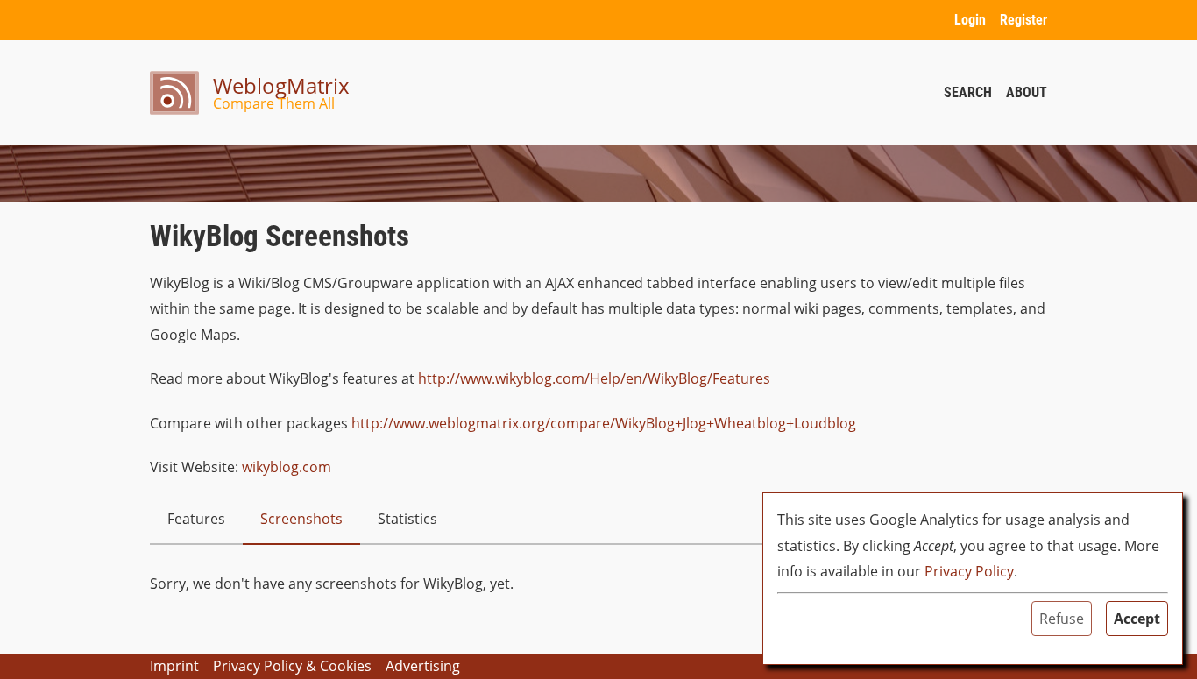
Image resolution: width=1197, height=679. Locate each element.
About (1026, 92)
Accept (1137, 618)
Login (970, 19)
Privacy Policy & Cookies (292, 665)
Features (196, 518)
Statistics (407, 518)
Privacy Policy (969, 571)
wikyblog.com (286, 467)
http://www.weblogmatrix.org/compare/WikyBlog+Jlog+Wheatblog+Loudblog (603, 423)
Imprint (174, 665)
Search (968, 92)
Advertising (423, 665)
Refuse (1061, 618)
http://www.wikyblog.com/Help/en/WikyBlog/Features (594, 378)
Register (1023, 19)
